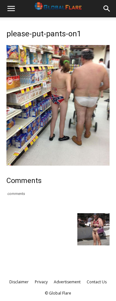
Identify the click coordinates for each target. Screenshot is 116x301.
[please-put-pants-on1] (58, 164)
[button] (11, 8)
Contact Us (97, 282)
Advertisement (67, 282)
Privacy (41, 282)
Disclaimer (19, 282)
